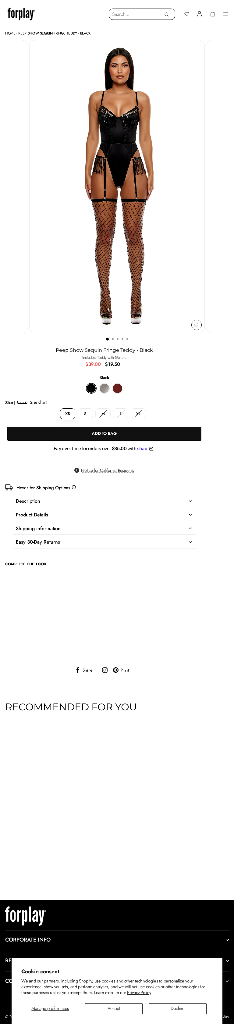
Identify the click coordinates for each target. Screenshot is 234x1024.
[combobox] (142, 14)
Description (28, 501)
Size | (26, 402)
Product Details (32, 514)
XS (67, 414)
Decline (177, 1008)
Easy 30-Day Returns (38, 541)
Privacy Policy (139, 992)
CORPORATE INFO (28, 940)
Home (10, 33)
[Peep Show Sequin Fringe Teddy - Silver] (104, 388)
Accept (114, 1008)
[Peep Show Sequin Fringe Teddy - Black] (91, 388)
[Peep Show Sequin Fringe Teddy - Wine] (117, 388)
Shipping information (38, 528)
